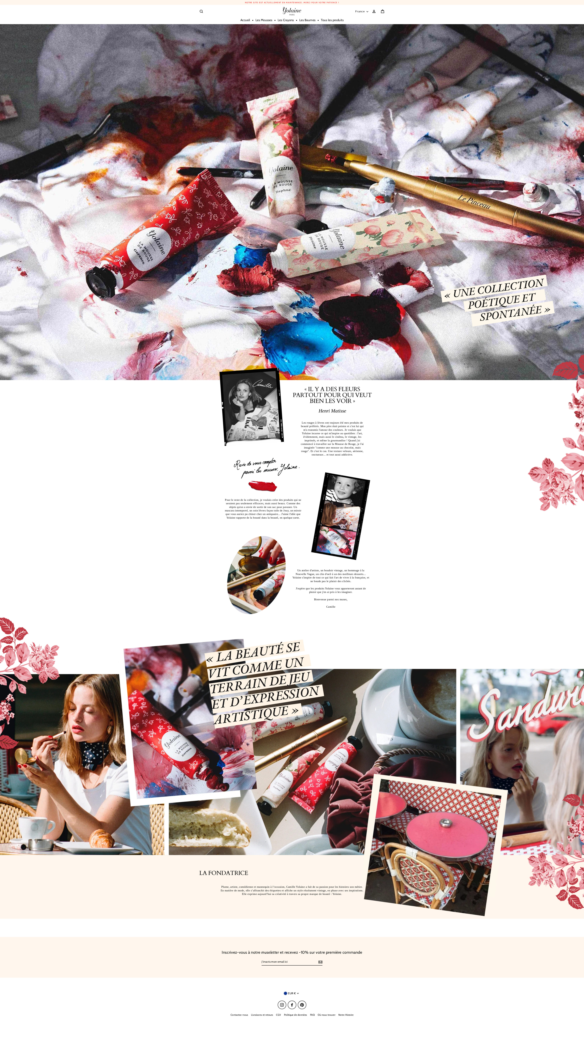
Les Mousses (263, 20)
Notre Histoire (345, 1014)
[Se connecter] (374, 11)
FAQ (312, 1014)
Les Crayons (286, 20)
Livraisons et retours (262, 1014)
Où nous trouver (326, 1014)
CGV (278, 1014)
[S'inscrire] (320, 962)
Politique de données (295, 1014)
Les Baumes (307, 20)
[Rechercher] (201, 11)
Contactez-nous (239, 1014)
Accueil (245, 20)
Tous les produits (332, 20)
